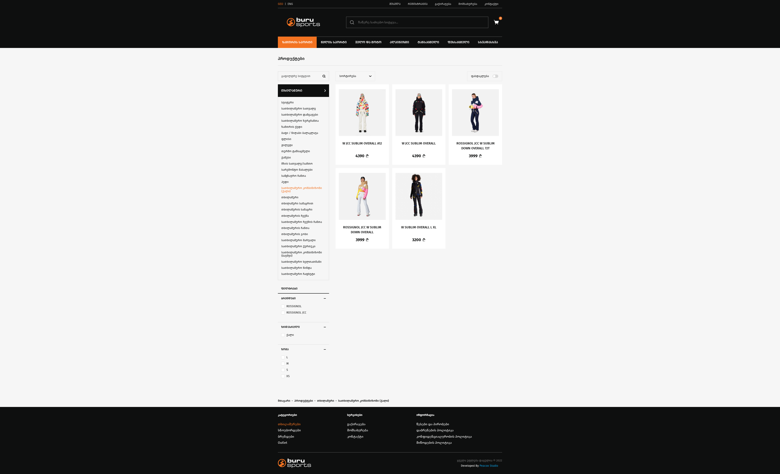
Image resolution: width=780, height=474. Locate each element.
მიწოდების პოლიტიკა (434, 443)
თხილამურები (289, 424)
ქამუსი (286, 157)
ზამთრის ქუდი (291, 127)
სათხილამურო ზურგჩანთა (300, 121)
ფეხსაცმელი (458, 42)
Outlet (282, 443)
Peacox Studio (489, 465)
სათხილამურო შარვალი (298, 240)
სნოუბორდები (289, 430)
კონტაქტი (491, 4)
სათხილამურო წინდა (296, 268)
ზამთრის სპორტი (297, 42)
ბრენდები (286, 436)
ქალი (290, 335)
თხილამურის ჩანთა (295, 228)
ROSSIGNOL (293, 306)
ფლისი (286, 139)
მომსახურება (467, 4)
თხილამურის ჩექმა (295, 216)
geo (280, 4)
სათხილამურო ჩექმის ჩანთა (301, 222)
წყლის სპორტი (334, 42)
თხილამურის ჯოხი (294, 234)
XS (288, 376)
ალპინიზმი (399, 42)
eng (290, 4)
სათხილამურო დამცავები (299, 114)
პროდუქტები (303, 400)
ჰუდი (285, 182)
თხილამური (291, 90)
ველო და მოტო (368, 42)
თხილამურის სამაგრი (296, 209)
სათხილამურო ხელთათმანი (301, 262)
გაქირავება (443, 4)
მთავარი (284, 400)
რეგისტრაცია (418, 4)
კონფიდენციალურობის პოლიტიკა (444, 436)
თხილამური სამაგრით (297, 203)
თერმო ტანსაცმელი (295, 151)
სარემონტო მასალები (297, 169)
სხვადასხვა (488, 42)
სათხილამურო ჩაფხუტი (298, 274)
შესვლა (395, 4)
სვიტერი (287, 102)
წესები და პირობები (432, 424)
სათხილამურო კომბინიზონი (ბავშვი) (301, 254)
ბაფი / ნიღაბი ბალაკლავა (299, 133)
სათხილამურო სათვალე (298, 108)
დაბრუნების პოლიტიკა (435, 430)
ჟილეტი (287, 145)
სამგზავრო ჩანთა (293, 176)
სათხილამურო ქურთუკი (298, 246)
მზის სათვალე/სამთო (297, 163)
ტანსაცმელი (428, 42)
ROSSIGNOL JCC (296, 312)
